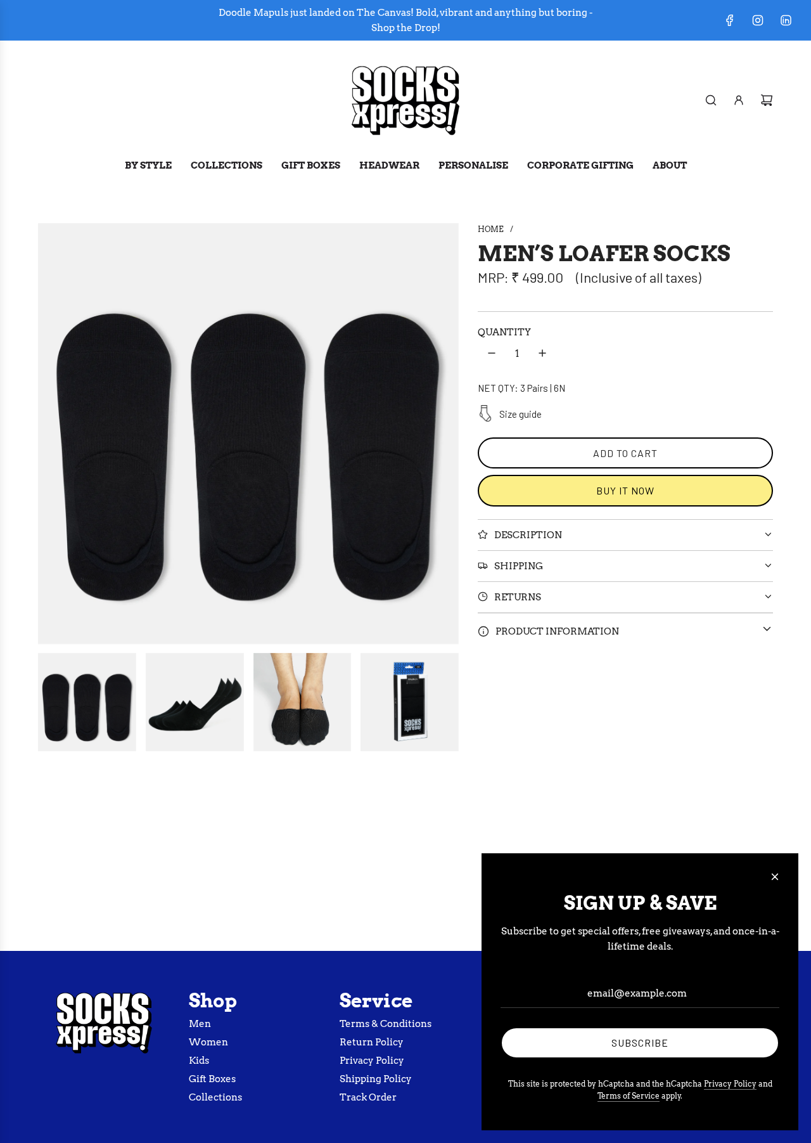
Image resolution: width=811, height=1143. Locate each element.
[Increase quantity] (542, 353)
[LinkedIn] (786, 20)
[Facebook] (730, 20)
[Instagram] (758, 20)
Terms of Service (628, 1096)
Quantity (504, 331)
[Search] (711, 100)
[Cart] (767, 100)
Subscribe (639, 1042)
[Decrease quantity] (492, 353)
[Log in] (739, 100)
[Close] (775, 877)
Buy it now (625, 490)
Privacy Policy (730, 1083)
